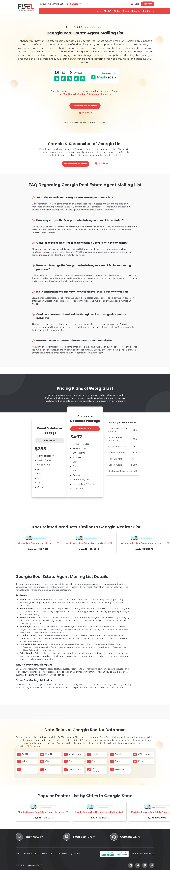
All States (82, 27)
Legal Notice (74, 853)
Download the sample (75, 164)
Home (69, 27)
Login (149, 4)
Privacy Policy (40, 853)
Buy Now (87, 112)
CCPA (51, 853)
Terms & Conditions (24, 853)
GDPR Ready (61, 853)
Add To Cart (49, 440)
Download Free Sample (85, 106)
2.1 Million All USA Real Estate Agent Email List (87, 94)
